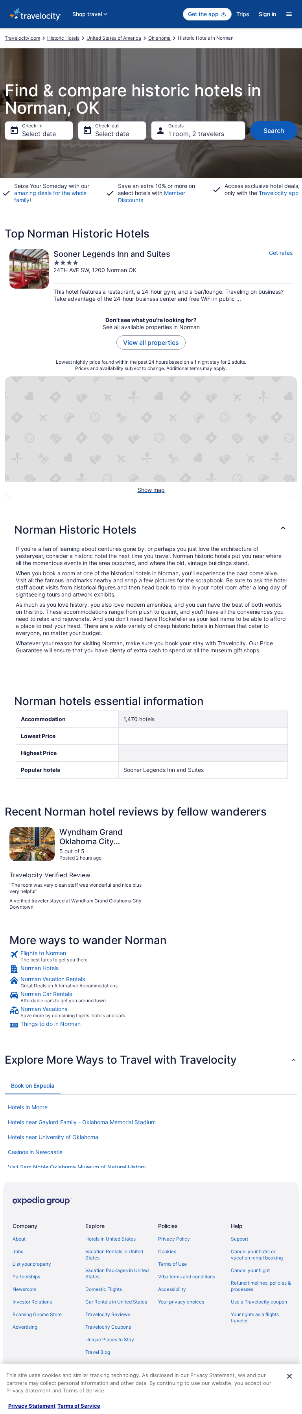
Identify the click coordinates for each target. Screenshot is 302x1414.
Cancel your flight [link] (250, 1270)
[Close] (289, 1376)
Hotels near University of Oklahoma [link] (53, 1137)
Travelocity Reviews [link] (107, 1314)
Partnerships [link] (26, 1277)
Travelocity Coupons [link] (108, 1327)
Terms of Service (78, 1406)
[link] (151, 956)
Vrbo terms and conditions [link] (186, 1277)
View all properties (151, 342)
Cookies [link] (167, 1251)
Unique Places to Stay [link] (109, 1339)
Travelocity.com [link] (22, 38)
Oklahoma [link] (159, 38)
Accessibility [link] (172, 1289)
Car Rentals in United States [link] (116, 1302)
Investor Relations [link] (32, 1302)
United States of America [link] (114, 38)
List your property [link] (32, 1264)
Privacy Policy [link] (174, 1239)
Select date (39, 134)
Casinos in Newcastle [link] (35, 1152)
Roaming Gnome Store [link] (37, 1314)
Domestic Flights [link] (103, 1289)
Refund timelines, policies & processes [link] (261, 1286)
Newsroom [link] (24, 1289)
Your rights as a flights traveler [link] (255, 1317)
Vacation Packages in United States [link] (117, 1273)
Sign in (267, 14)
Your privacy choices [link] (181, 1302)
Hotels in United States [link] (110, 1239)
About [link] (19, 1239)
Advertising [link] (25, 1327)
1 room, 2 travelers (196, 134)
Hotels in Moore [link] (28, 1107)
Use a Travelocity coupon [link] (259, 1302)
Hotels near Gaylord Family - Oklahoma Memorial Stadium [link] (82, 1122)
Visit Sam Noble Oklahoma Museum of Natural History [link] (77, 1167)
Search (273, 130)
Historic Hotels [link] (63, 38)
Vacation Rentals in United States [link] (114, 1254)
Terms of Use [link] (172, 1264)
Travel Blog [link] (97, 1352)
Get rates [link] (281, 252)
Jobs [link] (18, 1251)
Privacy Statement (31, 1406)
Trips (242, 14)
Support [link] (239, 1239)
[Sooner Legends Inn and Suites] (151, 276)
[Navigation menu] (289, 14)
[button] (151, 530)
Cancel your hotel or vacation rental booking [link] (257, 1254)
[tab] (33, 1085)
